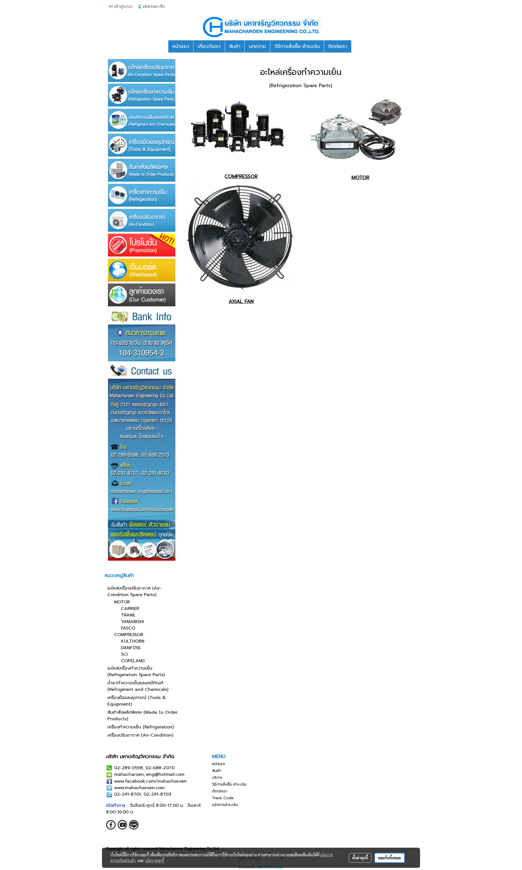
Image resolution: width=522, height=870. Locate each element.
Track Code (223, 798)
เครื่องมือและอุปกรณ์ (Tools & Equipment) (136, 700)
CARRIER (130, 608)
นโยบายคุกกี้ (154, 860)
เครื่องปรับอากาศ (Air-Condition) (140, 735)
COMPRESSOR (128, 634)
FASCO (128, 628)
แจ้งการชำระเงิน (225, 805)
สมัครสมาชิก (153, 6)
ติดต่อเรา (337, 46)
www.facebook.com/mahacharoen (150, 781)
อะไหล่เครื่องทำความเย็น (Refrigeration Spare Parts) (136, 671)
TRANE (128, 615)
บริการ (217, 777)
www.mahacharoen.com (139, 787)
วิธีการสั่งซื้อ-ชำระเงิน (297, 46)
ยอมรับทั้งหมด (389, 857)
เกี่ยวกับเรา (209, 46)
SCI (124, 654)
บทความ (257, 46)
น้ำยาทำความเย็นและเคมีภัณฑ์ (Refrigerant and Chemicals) (137, 686)
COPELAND (133, 661)
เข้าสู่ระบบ (122, 6)
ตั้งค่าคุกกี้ (360, 857)
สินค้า (234, 46)
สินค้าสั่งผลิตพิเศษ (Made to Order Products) (142, 715)
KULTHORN (132, 641)
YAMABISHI (132, 621)
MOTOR (122, 602)
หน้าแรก (180, 46)
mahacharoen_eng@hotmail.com (149, 774)
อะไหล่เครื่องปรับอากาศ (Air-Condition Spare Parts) (134, 591)
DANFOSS (131, 648)
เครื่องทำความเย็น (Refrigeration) (140, 727)
